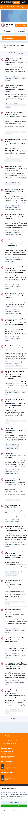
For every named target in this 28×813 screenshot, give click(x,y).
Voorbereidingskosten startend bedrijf (14, 372)
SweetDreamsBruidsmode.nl (12, 695)
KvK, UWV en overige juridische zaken (16, 530)
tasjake (20, 430)
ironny (20, 640)
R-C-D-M (8, 62)
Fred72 (20, 528)
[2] (24, 2)
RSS (22, 743)
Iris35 (20, 168)
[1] (22, 2)
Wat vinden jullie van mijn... (16, 272)
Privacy (7, 740)
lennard (20, 143)
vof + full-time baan (11, 240)
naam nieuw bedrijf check (13, 166)
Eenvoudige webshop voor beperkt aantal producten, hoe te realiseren (16, 664)
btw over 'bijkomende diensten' (14, 189)
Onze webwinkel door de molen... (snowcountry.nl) (15, 267)
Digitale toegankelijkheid (16, 740)
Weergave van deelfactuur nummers (13, 581)
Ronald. (20, 666)
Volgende (21, 53)
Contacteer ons (8, 743)
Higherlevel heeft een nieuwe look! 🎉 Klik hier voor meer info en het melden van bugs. (13, 7)
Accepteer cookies (15, 806)
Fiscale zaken (9, 64)
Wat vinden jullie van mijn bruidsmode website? (12, 479)
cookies (9, 791)
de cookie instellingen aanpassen (14, 794)
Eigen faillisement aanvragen (14, 527)
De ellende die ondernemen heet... (15, 638)
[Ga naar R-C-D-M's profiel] (2, 59)
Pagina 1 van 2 (12, 53)
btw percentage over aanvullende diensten (15, 140)
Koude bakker (9, 428)
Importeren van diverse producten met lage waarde (15, 552)
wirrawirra (21, 242)
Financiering (9, 432)
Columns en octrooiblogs (11, 641)
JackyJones (21, 375)
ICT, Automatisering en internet (13, 697)
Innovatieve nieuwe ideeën (12, 170)
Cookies (15, 743)
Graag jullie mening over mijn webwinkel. (14, 690)
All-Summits (21, 270)
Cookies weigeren (14, 802)
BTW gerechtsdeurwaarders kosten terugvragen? (14, 59)
